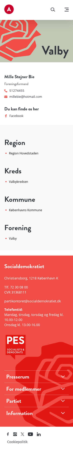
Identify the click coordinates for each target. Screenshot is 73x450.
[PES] (36, 348)
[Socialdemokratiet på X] (22, 434)
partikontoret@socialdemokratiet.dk (32, 301)
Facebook (16, 116)
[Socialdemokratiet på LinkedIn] (39, 434)
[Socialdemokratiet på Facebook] (8, 434)
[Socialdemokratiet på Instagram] (15, 434)
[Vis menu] (67, 10)
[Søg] (53, 9)
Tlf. (16, 287)
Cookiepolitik (17, 441)
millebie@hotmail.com (25, 96)
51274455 (16, 90)
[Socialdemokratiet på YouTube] (30, 434)
